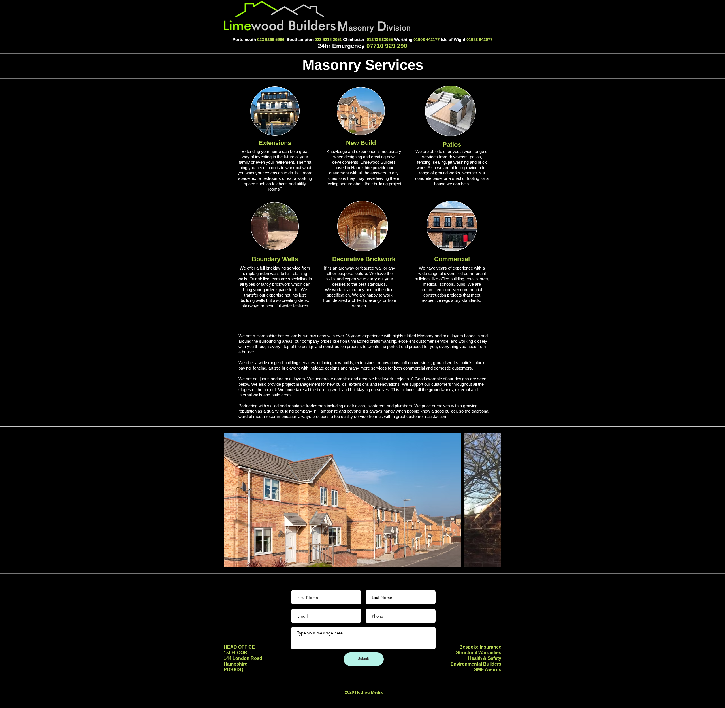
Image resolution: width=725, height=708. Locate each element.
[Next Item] (491, 500)
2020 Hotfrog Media (364, 692)
